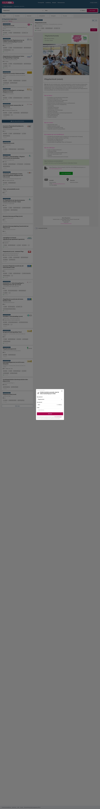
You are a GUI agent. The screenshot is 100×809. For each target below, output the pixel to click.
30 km (59, 404)
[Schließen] (62, 391)
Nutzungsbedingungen (58, 416)
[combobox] (49, 399)
